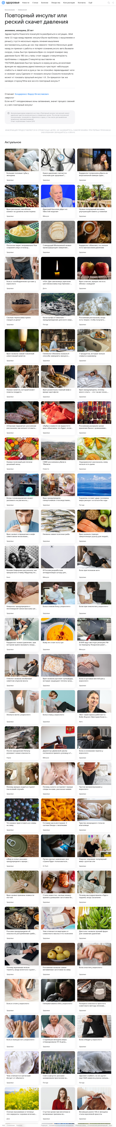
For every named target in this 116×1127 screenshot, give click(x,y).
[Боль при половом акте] (94, 563)
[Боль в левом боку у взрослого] (58, 599)
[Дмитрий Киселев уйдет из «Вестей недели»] (58, 202)
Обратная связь (80, 1125)
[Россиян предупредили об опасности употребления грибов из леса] (22, 924)
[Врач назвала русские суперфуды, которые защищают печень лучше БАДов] (58, 671)
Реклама (19, 1125)
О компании (11, 1125)
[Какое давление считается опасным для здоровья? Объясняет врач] (58, 165)
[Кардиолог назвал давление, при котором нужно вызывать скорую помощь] (22, 635)
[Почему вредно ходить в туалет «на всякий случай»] (22, 779)
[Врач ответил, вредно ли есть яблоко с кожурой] (94, 274)
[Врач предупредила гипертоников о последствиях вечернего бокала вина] (58, 490)
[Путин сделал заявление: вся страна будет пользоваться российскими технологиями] (58, 851)
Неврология (22, 9)
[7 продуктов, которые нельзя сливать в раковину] (94, 346)
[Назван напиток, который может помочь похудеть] (22, 382)
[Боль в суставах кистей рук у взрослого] (94, 671)
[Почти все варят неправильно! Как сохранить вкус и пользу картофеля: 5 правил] (22, 238)
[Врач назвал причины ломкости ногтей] (22, 888)
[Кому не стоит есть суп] (58, 635)
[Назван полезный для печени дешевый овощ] (22, 454)
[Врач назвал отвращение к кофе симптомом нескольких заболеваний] (22, 526)
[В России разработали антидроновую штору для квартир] (58, 563)
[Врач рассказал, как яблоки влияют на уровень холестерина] (22, 202)
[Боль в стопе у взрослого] (22, 996)
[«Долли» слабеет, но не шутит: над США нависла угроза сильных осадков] (94, 1068)
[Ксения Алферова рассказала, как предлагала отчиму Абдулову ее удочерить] (22, 563)
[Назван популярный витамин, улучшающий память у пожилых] (94, 202)
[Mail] (3, 2)
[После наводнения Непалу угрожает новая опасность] (22, 743)
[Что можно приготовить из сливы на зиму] (22, 815)
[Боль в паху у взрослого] (58, 707)
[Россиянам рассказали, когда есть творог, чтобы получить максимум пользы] (94, 310)
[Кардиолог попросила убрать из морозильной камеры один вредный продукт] (94, 165)
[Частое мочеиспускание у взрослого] (94, 779)
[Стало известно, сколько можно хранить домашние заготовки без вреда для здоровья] (58, 888)
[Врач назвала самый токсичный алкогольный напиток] (22, 346)
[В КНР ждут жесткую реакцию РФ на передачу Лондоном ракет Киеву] (94, 635)
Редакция (44, 1125)
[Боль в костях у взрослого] (94, 960)
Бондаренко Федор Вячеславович (32, 94)
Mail (3, 1125)
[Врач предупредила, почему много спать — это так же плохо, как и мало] (94, 382)
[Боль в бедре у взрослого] (94, 1032)
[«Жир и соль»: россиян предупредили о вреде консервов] (22, 851)
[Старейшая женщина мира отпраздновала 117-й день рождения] (58, 1032)
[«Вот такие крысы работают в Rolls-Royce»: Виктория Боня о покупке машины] (94, 707)
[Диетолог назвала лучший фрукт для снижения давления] (94, 924)
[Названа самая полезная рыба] (58, 526)
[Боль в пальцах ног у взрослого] (22, 1032)
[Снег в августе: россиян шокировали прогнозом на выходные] (58, 1068)
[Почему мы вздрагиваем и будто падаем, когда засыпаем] (94, 888)
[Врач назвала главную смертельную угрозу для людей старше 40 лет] (94, 526)
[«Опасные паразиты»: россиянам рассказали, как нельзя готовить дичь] (22, 418)
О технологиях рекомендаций (97, 1125)
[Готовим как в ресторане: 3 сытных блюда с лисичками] (58, 815)
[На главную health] (12, 2)
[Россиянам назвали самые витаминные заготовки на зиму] (58, 960)
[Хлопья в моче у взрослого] (22, 707)
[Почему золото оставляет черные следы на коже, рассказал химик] (58, 779)
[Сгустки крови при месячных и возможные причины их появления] (58, 1104)
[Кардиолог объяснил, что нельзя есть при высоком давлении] (94, 238)
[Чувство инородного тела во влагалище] (94, 815)
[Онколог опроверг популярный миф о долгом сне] (94, 851)
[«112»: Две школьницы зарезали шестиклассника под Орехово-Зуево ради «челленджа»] (58, 274)
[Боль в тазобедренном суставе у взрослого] (22, 274)
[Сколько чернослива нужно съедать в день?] (22, 310)
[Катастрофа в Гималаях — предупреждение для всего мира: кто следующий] (58, 310)
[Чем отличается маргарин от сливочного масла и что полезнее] (58, 924)
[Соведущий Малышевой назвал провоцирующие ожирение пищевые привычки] (58, 238)
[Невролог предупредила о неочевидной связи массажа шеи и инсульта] (22, 599)
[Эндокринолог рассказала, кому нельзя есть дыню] (94, 454)
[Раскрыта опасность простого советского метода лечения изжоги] (94, 996)
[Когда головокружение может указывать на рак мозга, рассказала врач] (22, 490)
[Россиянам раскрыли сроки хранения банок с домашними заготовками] (94, 418)
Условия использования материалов (61, 1125)
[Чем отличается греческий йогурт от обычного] (22, 1068)
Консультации (10, 9)
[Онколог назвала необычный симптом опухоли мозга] (22, 671)
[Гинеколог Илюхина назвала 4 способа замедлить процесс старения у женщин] (58, 346)
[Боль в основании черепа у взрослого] (94, 743)
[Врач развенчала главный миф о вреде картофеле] (58, 382)
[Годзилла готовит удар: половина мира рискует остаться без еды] (94, 490)
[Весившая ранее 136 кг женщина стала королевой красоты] (94, 1104)
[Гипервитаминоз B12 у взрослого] (58, 996)
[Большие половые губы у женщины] (22, 165)
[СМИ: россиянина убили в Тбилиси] (58, 454)
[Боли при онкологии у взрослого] (94, 599)
